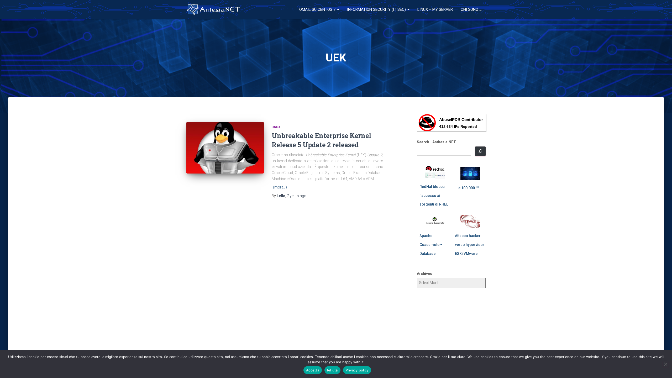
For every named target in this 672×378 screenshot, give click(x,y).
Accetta (312, 370)
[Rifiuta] (665, 364)
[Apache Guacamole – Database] (435, 221)
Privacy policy (357, 370)
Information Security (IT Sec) (377, 9)
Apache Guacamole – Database (431, 244)
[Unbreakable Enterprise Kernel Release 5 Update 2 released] (225, 148)
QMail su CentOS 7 (318, 9)
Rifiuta (332, 370)
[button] (338, 9)
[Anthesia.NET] (213, 9)
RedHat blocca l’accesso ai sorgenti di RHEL (433, 195)
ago (296, 196)
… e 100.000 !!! (467, 188)
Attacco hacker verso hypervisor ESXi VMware (469, 244)
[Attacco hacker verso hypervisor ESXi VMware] (470, 221)
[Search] (480, 151)
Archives (424, 273)
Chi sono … (471, 9)
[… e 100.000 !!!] (470, 173)
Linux (276, 127)
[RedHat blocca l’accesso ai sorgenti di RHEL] (435, 172)
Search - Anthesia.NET (436, 142)
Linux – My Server (435, 9)
